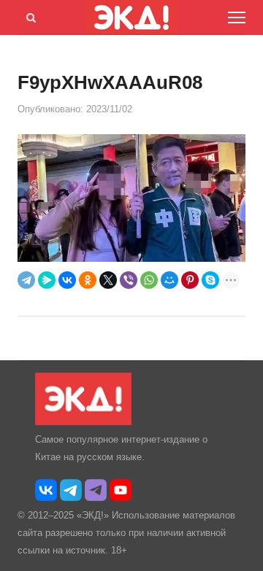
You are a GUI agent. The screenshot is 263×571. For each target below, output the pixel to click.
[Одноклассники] (87, 280)
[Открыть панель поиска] (28, 15)
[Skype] (210, 280)
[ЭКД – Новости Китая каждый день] (83, 421)
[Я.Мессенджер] (47, 280)
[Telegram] (26, 280)
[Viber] (128, 280)
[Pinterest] (190, 280)
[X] (108, 280)
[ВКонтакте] (67, 280)
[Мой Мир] (169, 280)
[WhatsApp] (149, 280)
